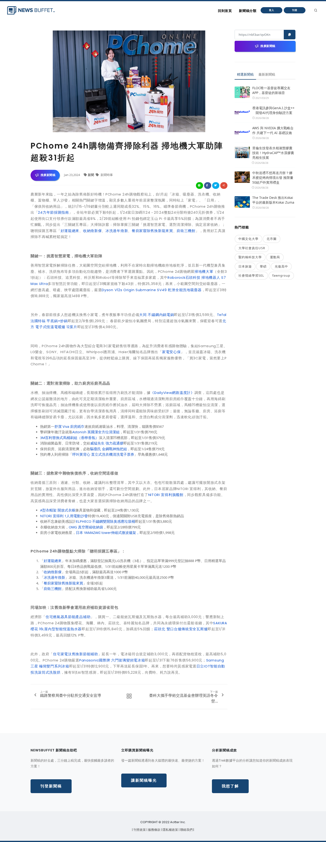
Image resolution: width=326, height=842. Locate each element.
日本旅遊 (245, 266)
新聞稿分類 (247, 10)
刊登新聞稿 (51, 786)
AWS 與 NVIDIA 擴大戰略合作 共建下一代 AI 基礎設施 (273, 130)
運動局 (275, 257)
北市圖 (272, 239)
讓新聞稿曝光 (144, 780)
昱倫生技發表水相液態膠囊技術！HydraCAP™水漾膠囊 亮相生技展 (273, 153)
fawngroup (281, 275)
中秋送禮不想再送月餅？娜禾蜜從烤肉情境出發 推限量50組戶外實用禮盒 (272, 177)
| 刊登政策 (139, 829)
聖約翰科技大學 (250, 257)
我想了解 (230, 786)
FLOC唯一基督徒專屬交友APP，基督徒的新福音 (271, 90)
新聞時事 (106, 175)
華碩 (263, 266)
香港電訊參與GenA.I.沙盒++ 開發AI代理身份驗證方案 (273, 110)
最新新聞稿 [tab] (266, 74)
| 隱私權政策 (170, 829)
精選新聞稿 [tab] (245, 74)
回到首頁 (225, 10)
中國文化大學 (248, 239)
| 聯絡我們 (186, 829)
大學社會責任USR (251, 248)
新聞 (91, 175)
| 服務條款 (154, 829)
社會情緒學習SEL (251, 275)
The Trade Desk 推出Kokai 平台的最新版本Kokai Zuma (273, 200)
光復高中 (281, 266)
